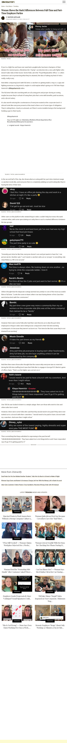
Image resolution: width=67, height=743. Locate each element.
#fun (50, 120)
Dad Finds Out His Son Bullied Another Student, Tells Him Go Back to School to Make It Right (30, 476)
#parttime (44, 120)
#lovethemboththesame (15, 122)
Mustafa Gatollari (14, 17)
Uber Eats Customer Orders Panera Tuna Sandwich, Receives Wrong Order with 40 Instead (30, 485)
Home (3, 6)
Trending (15, 6)
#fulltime (33, 120)
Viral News (9, 6)
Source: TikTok (6, 58)
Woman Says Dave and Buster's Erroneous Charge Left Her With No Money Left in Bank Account (31, 480)
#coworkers (29, 122)
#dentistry (25, 120)
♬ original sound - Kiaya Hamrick (18, 125)
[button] (64, 2)
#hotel (38, 120)
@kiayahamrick (14, 88)
